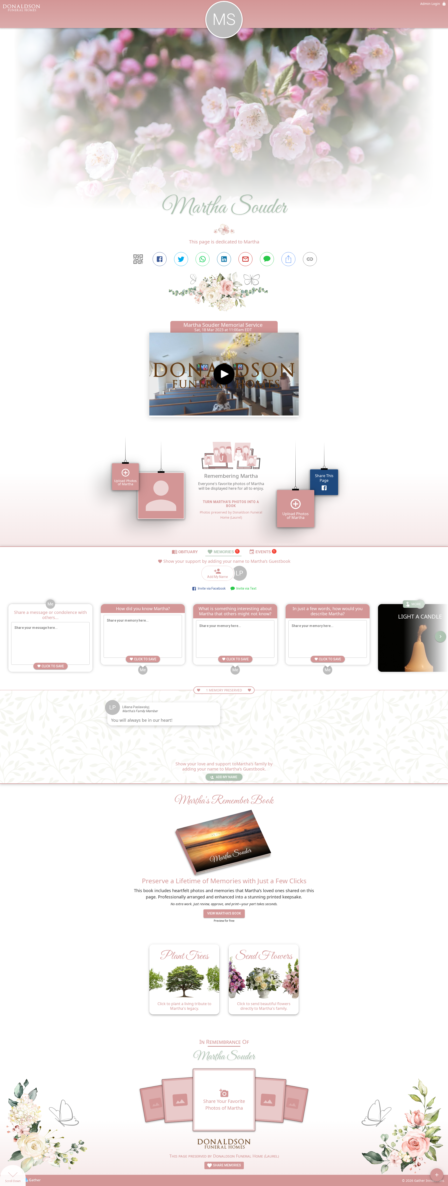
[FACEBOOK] (160, 259)
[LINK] (310, 259)
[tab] (185, 551)
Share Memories (226, 1165)
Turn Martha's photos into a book (231, 504)
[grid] (224, 488)
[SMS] (267, 259)
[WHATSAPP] (203, 259)
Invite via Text (245, 588)
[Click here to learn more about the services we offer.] (224, 1144)
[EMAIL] (245, 259)
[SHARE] (288, 259)
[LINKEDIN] (224, 259)
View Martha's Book (224, 913)
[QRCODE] (138, 259)
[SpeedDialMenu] (436, 1174)
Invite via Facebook (211, 588)
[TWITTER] (181, 259)
